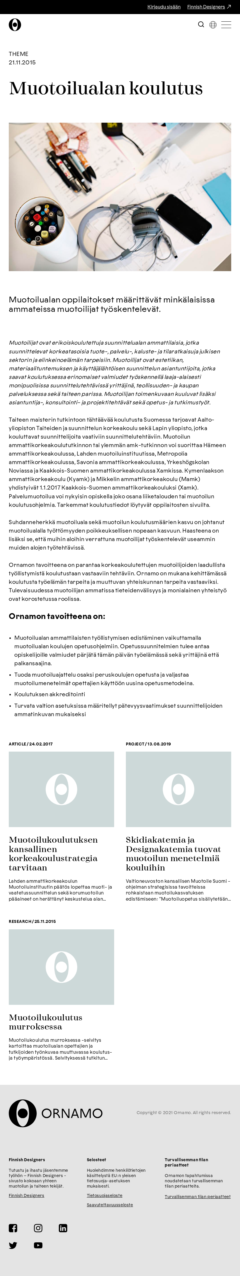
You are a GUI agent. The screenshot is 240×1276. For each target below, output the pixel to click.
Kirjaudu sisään (164, 7)
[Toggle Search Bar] (201, 25)
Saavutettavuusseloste (110, 1205)
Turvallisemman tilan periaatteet (198, 1197)
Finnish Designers (206, 7)
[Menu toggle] (226, 24)
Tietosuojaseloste (105, 1196)
